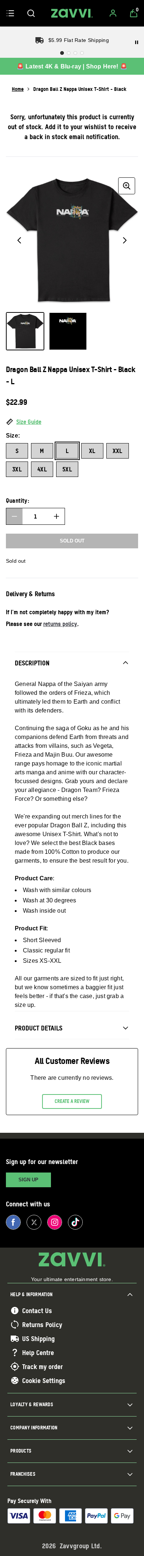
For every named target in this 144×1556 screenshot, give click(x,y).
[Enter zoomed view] (126, 185)
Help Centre (38, 1352)
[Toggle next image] (124, 240)
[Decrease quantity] (14, 516)
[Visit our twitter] (34, 1222)
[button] (72, 422)
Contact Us (37, 1310)
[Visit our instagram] (54, 1222)
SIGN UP (28, 1179)
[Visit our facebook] (13, 1222)
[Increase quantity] (56, 516)
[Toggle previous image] (19, 240)
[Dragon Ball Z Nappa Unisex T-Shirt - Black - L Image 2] (68, 331)
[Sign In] (113, 13)
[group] (72, 240)
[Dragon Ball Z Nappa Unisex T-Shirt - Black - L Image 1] (25, 331)
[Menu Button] (10, 13)
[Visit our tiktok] (75, 1222)
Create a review (72, 1101)
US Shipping (38, 1338)
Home (18, 89)
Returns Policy (42, 1324)
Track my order (42, 1366)
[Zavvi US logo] (72, 13)
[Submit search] (31, 13)
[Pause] (137, 42)
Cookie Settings (43, 1380)
